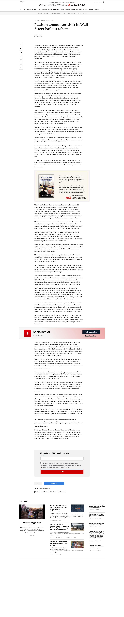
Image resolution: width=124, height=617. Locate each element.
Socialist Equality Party (55, 13)
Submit (62, 471)
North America (45, 491)
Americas (37, 491)
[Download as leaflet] (21, 64)
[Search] (103, 10)
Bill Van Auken (38, 35)
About (100, 2)
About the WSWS (71, 13)
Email (41, 455)
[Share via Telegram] (21, 56)
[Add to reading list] (21, 67)
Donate (84, 13)
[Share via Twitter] (21, 48)
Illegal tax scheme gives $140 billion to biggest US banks (62, 311)
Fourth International (43, 13)
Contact (95, 2)
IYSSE (64, 13)
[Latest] (24, 10)
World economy (62, 491)
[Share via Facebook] (21, 45)
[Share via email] (21, 60)
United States (53, 491)
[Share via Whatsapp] (21, 52)
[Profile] (103, 2)
